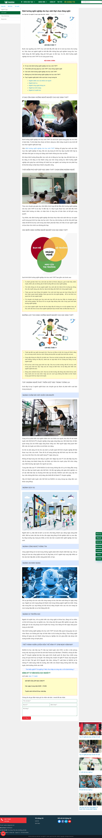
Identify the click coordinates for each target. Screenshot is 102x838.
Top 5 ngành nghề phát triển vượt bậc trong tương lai (41, 77)
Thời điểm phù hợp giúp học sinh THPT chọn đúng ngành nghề (43, 69)
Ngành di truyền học (35, 90)
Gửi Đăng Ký (26, 718)
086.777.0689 (33, 676)
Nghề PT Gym (4, 9)
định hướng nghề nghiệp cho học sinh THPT (40, 148)
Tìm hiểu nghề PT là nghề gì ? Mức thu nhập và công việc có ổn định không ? (50, 669)
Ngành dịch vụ (33, 83)
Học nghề (3, 12)
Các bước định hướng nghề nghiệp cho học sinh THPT (41, 71)
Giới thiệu (37, 823)
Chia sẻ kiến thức (5, 16)
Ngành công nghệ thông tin (37, 85)
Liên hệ (37, 821)
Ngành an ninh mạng (35, 88)
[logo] (9, 2)
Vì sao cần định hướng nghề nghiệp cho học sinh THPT (41, 66)
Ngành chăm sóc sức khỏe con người (40, 80)
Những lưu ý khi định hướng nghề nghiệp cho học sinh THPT (42, 74)
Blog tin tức (4, 19)
